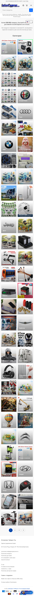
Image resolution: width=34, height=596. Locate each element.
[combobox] (17, 10)
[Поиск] (31, 10)
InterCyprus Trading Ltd (13, 588)
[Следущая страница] (23, 530)
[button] (29, 21)
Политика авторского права (8, 570)
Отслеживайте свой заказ (8, 557)
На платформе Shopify (24, 588)
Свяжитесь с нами (6, 568)
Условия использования (7, 566)
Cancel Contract (5, 559)
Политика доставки (6, 555)
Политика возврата (6, 553)
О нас (2, 564)
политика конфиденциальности (9, 551)
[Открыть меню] (31, 5)
